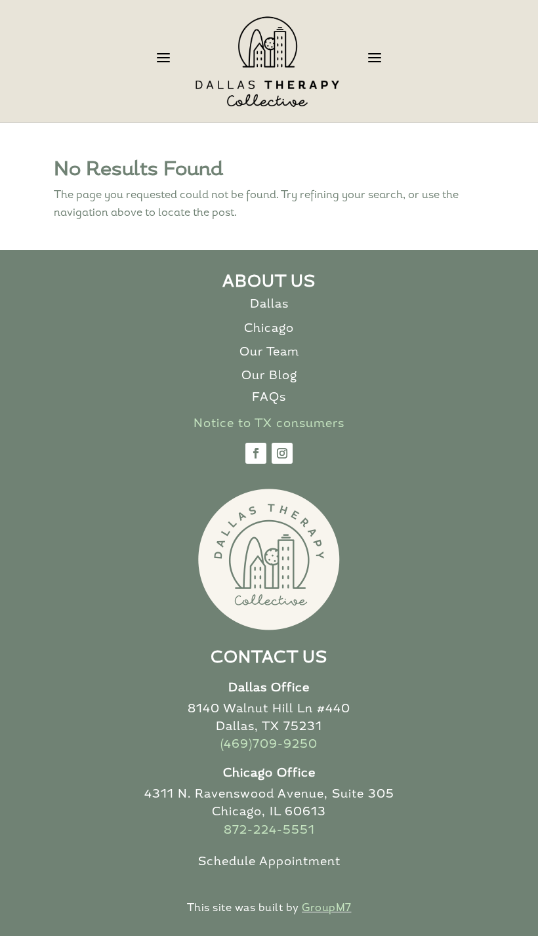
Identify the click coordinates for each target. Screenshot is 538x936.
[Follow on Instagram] (282, 453)
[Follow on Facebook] (255, 453)
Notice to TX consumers (269, 424)
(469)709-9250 (269, 745)
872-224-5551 (269, 831)
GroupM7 (327, 908)
